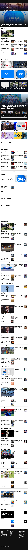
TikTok (10, 535)
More (8, 221)
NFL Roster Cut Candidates (4, 534)
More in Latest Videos (14, 118)
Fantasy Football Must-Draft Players (4, 535)
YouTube (11, 532)
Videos (10, 10)
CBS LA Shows (16, 10)
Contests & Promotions (21, 534)
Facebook (11, 533)
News (1, 10)
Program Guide (21, 533)
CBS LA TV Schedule (6, 191)
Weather (4, 10)
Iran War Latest (2, 533)
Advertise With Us (21, 535)
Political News (2, 532)
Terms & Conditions (21, 536)
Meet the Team (21, 532)
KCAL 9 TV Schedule (6, 198)
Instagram (11, 534)
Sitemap (20, 537)
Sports (7, 10)
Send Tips (12, 10)
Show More (14, 171)
